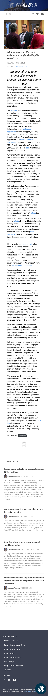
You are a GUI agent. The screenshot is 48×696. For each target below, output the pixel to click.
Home (8, 14)
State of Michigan (9, 661)
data (28, 148)
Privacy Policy (27, 691)
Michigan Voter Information (12, 657)
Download (22, 436)
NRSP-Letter (12, 436)
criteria (33, 213)
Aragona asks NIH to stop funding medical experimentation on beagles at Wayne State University (24, 580)
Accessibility (7, 670)
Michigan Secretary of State (12, 649)
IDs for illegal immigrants (22, 266)
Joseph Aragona (20, 66)
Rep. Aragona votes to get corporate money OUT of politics (24, 470)
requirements (28, 244)
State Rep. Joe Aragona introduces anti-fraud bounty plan (22, 544)
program (14, 110)
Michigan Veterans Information (13, 666)
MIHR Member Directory (11, 641)
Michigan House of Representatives (14, 645)
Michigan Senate (9, 653)
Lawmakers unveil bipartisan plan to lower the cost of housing (24, 510)
